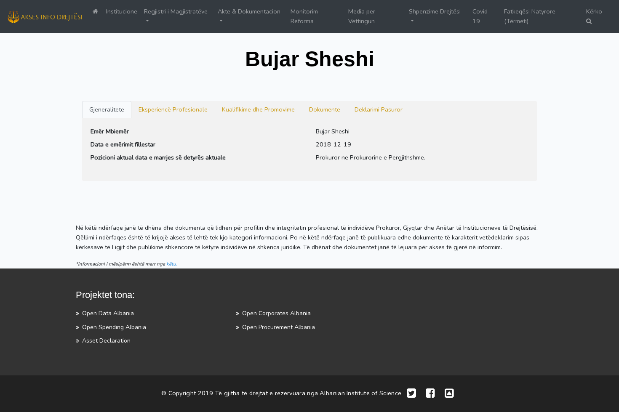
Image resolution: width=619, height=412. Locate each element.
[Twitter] (411, 393)
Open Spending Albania (114, 327)
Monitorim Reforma (304, 16)
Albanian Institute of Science (360, 393)
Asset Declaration (106, 341)
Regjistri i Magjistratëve (176, 11)
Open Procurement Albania (278, 327)
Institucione (121, 11)
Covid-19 (481, 16)
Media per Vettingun (361, 16)
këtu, (171, 263)
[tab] (106, 109)
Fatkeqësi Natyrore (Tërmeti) (529, 16)
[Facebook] (430, 393)
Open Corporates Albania (276, 313)
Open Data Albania (108, 313)
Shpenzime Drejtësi (435, 11)
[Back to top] (449, 393)
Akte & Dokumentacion (249, 11)
